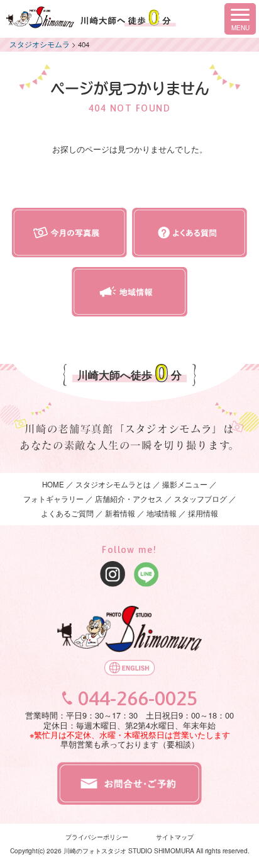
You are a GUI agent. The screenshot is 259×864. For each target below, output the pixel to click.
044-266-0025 (137, 698)
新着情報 (120, 513)
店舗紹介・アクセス (129, 499)
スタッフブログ (200, 499)
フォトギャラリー (53, 499)
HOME (53, 484)
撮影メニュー (185, 484)
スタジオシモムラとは (113, 484)
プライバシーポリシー (96, 836)
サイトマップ (175, 836)
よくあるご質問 (67, 513)
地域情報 (161, 513)
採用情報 (203, 513)
